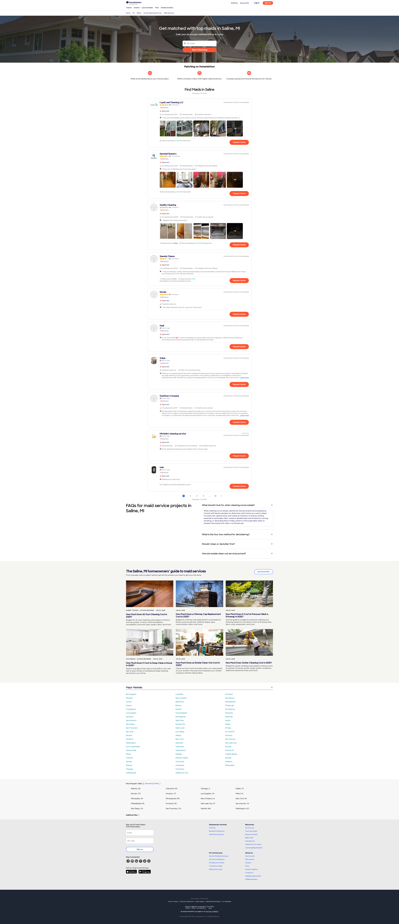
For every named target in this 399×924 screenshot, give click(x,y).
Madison (228, 761)
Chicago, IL (205, 789)
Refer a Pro (249, 838)
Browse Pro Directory (216, 831)
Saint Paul (179, 720)
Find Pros (212, 828)
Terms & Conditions (212, 911)
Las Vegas (179, 732)
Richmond (229, 750)
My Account (249, 828)
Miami (128, 754)
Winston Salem (181, 758)
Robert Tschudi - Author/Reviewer (140, 610)
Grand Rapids (181, 713)
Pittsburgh (229, 705)
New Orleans (181, 698)
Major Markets (134, 687)
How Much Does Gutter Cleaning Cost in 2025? (249, 662)
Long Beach (131, 709)
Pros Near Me (250, 841)
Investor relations (251, 869)
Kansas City (180, 724)
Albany (178, 735)
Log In (256, 3)
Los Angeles (131, 713)
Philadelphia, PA (137, 803)
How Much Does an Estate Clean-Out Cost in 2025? (198, 663)
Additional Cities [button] (131, 815)
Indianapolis (131, 773)
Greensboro (180, 750)
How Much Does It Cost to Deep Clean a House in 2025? (149, 664)
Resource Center (251, 834)
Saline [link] (139, 13)
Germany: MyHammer (187, 901)
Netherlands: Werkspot (213, 901)
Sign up (140, 849)
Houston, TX (171, 793)
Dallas (227, 724)
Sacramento (131, 720)
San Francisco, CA (173, 808)
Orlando (129, 758)
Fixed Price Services (216, 834)
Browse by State (152, 783)
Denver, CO (136, 793)
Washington (131, 743)
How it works (250, 856)
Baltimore (179, 702)
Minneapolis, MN (172, 798)
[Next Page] (222, 496)
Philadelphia (230, 702)
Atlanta (129, 765)
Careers (248, 863)
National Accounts (215, 869)
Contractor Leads (215, 866)
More (157, 8)
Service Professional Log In (218, 856)
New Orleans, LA (208, 798)
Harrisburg (229, 698)
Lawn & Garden (147, 8)
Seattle (228, 758)
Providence (230, 709)
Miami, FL (240, 793)
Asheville (179, 743)
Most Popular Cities (134, 784)
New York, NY (241, 798)
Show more (245, 378)
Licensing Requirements (253, 848)
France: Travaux (173, 901)
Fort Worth (230, 732)
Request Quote (239, 142)
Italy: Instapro (200, 901)
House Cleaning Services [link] (152, 13)
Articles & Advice (167, 8)
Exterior (137, 8)
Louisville (179, 694)
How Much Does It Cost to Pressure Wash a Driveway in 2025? (247, 615)
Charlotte (179, 747)
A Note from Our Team (253, 844)
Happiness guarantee (253, 876)
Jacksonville (131, 750)
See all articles (263, 572)
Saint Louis (180, 728)
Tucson (129, 702)
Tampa (129, 761)
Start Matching (199, 49)
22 (215, 496)
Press (247, 866)
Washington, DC (242, 808)
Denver (129, 735)
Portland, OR (171, 803)
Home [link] (128, 13)
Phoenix (129, 698)
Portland (229, 694)
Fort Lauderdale (133, 747)
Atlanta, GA (135, 789)
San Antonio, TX (242, 803)
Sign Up (268, 3)
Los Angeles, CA (207, 793)
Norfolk (228, 747)
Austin (227, 720)
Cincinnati (179, 761)
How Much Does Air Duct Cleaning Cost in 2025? (146, 615)
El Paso (228, 728)
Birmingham (131, 694)
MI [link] (133, 13)
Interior (129, 8)
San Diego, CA (137, 808)
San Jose (129, 732)
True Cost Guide (251, 831)
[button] (168, 128)
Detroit (178, 709)
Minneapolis (180, 717)
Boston (178, 705)
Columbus (179, 769)
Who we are (249, 859)
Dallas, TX (240, 789)
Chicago (129, 769)
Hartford (129, 739)
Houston (228, 735)
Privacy (187, 907)
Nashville (229, 717)
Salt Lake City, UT (208, 803)
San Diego (130, 724)
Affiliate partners (251, 879)
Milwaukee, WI (137, 798)
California (194, 907)
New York (179, 739)
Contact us (249, 873)
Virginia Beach (231, 754)
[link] (199, 105)
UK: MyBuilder (227, 901)
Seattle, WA (206, 808)
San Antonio (230, 739)
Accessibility (210, 907)
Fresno (129, 705)
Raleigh (178, 754)
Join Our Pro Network (217, 859)
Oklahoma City (181, 773)
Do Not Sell (201, 907)
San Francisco (132, 728)
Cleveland (179, 765)
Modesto (130, 717)
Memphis (229, 713)
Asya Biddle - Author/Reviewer (138, 659)
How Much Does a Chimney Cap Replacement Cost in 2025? (198, 615)
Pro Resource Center (216, 863)
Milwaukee (229, 765)
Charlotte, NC (172, 789)
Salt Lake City (231, 743)
